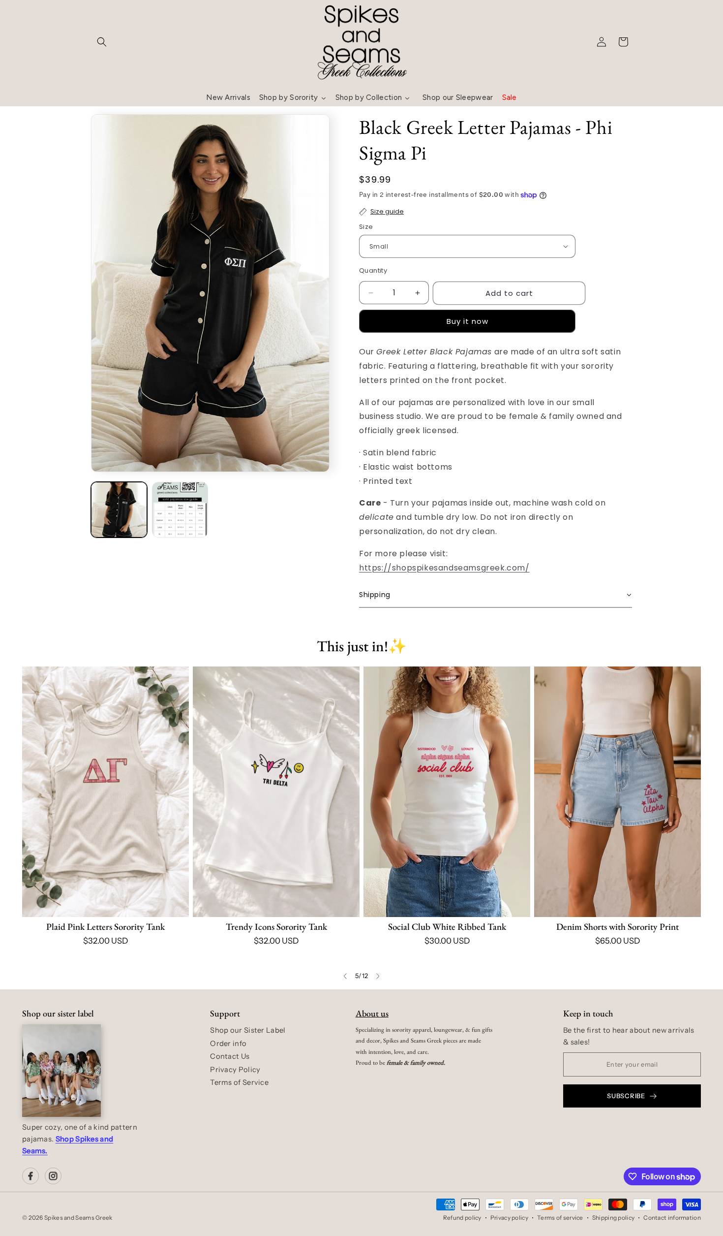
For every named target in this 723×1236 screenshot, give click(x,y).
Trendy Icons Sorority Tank (276, 926)
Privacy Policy (235, 1069)
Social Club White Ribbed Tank (447, 926)
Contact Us (229, 1056)
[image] (61, 1070)
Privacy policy (509, 1217)
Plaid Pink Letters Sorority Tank (105, 926)
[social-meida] (30, 1176)
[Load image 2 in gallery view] (180, 510)
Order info (228, 1043)
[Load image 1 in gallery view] (119, 510)
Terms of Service (239, 1082)
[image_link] (105, 791)
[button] (102, 42)
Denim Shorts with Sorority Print (617, 926)
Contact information (672, 1217)
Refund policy (462, 1217)
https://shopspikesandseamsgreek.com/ (444, 567)
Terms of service (560, 1217)
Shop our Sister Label (247, 1030)
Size (366, 226)
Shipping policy (613, 1217)
